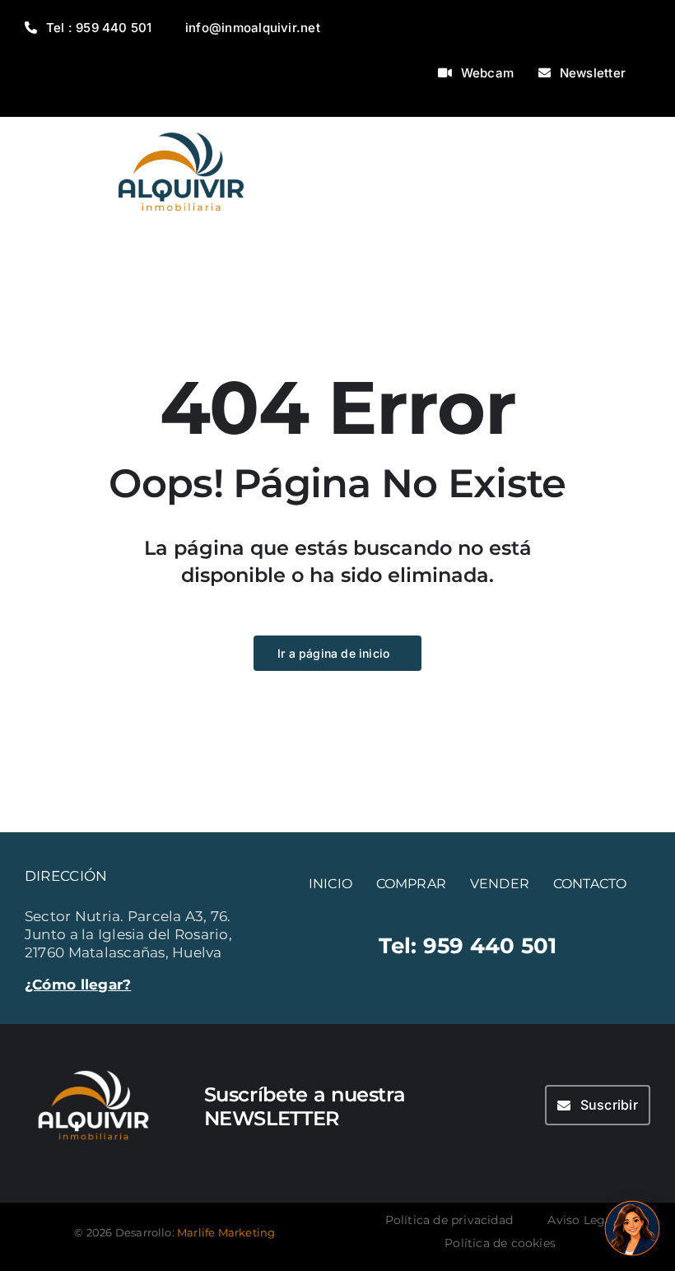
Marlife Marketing (226, 1232)
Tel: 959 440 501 (468, 945)
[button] (632, 1228)
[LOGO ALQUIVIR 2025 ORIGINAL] (181, 123)
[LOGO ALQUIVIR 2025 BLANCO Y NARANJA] (93, 1063)
